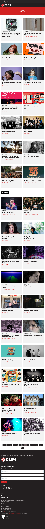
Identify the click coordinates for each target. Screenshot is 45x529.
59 (33, 445)
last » (22, 447)
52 (14, 445)
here (5, 511)
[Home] (7, 5)
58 (30, 445)
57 (28, 445)
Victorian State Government (14, 513)
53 (17, 445)
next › (41, 445)
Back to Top (41, 526)
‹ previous (9, 445)
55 (22, 445)
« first (4, 445)
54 (20, 445)
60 (36, 445)
